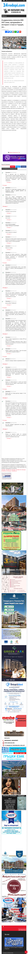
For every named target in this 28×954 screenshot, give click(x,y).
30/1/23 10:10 (13, 301)
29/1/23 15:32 (13, 252)
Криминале (15, 152)
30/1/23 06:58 (13, 265)
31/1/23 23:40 (13, 422)
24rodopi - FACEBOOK (6, 469)
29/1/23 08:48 (13, 216)
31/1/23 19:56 (13, 401)
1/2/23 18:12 (13, 272)
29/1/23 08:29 (13, 172)
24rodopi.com (5, 952)
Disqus (18, 166)
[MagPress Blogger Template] (14, 5)
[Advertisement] (14, 140)
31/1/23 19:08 (13, 380)
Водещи (11, 152)
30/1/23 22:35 (13, 187)
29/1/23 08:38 (13, 209)
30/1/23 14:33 (13, 337)
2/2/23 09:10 (13, 358)
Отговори (5, 185)
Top (19, 152)
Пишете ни (23, 929)
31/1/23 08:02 (13, 348)
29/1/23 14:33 (13, 236)
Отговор (8, 182)
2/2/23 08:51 (13, 310)
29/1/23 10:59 (13, 222)
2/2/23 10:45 (13, 194)
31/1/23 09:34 (13, 367)
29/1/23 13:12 (13, 230)
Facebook (24, 166)
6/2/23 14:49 (13, 318)
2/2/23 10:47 (13, 391)
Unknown (8, 358)
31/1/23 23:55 (13, 432)
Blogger (12, 166)
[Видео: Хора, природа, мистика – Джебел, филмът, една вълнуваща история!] (14, 776)
